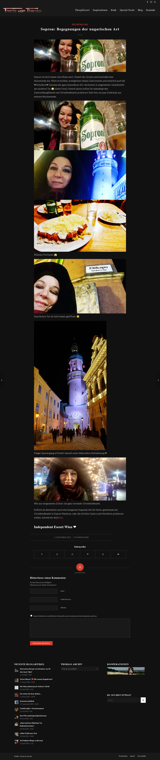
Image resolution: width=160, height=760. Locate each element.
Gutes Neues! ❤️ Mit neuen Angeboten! (36, 679)
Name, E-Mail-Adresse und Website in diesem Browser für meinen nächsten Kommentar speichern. (65, 616)
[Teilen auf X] (57, 554)
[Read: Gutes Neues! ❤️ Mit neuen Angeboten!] (16, 680)
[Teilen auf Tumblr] (102, 554)
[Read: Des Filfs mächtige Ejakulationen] (16, 717)
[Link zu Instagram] (151, 2)
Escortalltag (80, 24)
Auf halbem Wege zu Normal (31, 741)
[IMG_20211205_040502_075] (80, 56)
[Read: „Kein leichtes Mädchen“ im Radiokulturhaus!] (16, 724)
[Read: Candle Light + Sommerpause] (16, 709)
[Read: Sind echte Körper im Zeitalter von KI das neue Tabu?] (16, 670)
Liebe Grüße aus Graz (28, 733)
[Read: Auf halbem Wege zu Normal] (16, 741)
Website (63, 607)
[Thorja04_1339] (24, 10)
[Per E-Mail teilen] (118, 554)
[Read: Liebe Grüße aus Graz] (16, 734)
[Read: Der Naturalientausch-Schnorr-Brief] (16, 687)
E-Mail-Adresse (66, 599)
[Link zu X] (155, 2)
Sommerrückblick (27, 701)
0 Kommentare (81, 537)
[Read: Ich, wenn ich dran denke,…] (16, 695)
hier (61, 517)
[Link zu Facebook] (147, 2)
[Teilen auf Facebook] (41, 554)
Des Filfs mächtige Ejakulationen (33, 716)
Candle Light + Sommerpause (32, 708)
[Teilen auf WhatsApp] (72, 554)
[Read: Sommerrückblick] (16, 702)
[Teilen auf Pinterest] (87, 554)
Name (63, 591)
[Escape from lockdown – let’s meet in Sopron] (158, 380)
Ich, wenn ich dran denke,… (30, 694)
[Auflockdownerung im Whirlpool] (2, 380)
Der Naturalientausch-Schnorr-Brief (34, 686)
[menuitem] (82, 10)
